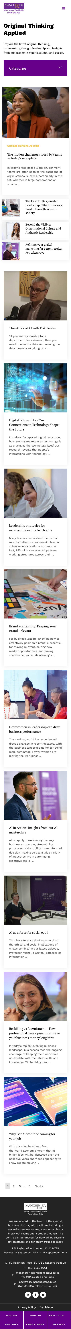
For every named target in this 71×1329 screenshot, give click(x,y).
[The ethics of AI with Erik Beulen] (35, 295)
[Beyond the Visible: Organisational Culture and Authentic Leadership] (11, 231)
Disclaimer (46, 1307)
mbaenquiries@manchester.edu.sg (37, 1272)
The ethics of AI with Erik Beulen (32, 328)
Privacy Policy (27, 1307)
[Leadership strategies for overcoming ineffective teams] (35, 493)
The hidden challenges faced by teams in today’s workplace (34, 156)
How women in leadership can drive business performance (34, 729)
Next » (39, 1186)
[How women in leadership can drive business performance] (35, 694)
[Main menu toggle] (63, 8)
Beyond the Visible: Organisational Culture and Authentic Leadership (43, 228)
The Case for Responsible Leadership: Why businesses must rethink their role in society (43, 207)
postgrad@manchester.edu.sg (37, 1281)
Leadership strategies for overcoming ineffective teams (30, 527)
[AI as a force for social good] (35, 900)
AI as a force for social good (28, 932)
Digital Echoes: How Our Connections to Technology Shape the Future (34, 424)
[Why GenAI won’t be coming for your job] (35, 1101)
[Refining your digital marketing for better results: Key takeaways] (11, 251)
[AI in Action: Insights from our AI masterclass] (35, 795)
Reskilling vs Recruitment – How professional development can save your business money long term (34, 1033)
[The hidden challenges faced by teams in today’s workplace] (35, 112)
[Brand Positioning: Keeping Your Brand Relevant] (35, 593)
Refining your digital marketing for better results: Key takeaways (43, 248)
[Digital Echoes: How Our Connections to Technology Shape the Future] (35, 387)
